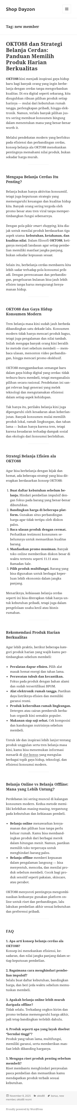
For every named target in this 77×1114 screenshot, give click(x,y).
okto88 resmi (24, 1099)
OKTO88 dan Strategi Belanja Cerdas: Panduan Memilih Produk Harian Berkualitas (34, 56)
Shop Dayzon (20, 9)
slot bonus (30, 755)
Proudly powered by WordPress (24, 1109)
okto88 (41, 1095)
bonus (54, 1095)
